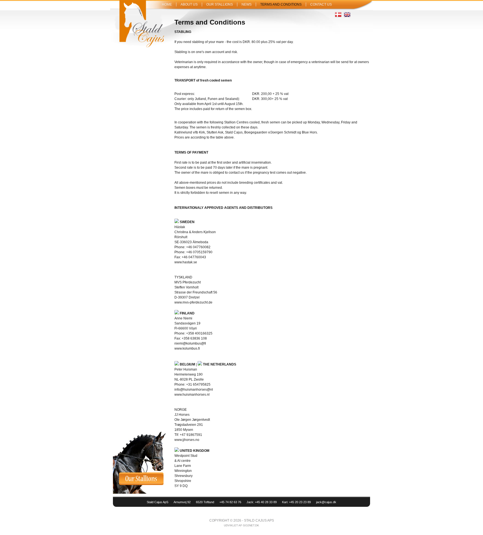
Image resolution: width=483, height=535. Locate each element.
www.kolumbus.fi (187, 348)
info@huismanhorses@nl (193, 389)
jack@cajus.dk (326, 502)
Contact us (321, 4)
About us (189, 4)
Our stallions (219, 4)
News (247, 4)
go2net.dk (251, 525)
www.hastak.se (185, 262)
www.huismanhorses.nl (192, 395)
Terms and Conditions (281, 4)
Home (167, 4)
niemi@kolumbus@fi (190, 343)
